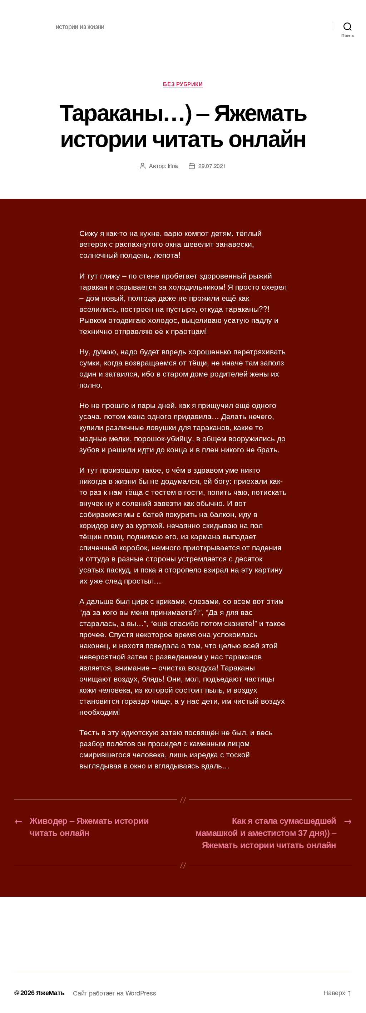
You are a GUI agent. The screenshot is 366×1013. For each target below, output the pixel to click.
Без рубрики (183, 84)
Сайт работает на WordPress (114, 992)
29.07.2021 (212, 166)
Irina (173, 166)
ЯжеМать (50, 992)
